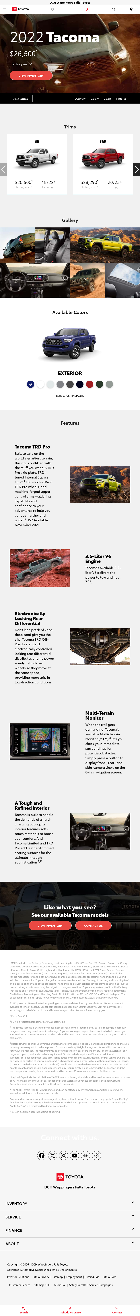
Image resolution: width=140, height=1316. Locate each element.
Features (121, 98)
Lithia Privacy (41, 1277)
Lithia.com (109, 1277)
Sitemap (58, 1277)
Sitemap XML (42, 1285)
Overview (80, 98)
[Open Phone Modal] (113, 9)
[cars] (85, 1155)
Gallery (95, 98)
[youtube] (74, 1155)
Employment (74, 1277)
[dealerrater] (96, 1155)
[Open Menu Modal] (4, 9)
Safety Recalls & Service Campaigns (91, 1285)
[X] (52, 1155)
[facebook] (41, 1155)
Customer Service (19, 1285)
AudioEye (60, 1285)
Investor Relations (18, 1277)
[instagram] (63, 1155)
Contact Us (93, 925)
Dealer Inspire (68, 1270)
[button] (136, 169)
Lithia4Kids (92, 1277)
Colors (107, 98)
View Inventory (31, 75)
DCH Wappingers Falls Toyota (49, 1264)
